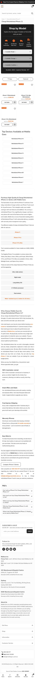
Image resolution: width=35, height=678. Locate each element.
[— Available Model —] (17, 51)
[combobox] (16, 13)
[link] (9, 675)
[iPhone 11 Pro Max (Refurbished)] (26, 89)
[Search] (17, 13)
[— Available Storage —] (17, 58)
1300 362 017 (15, 469)
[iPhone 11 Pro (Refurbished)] (8, 113)
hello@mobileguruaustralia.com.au (11, 476)
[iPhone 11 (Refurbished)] (8, 89)
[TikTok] (10, 549)
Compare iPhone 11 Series (11, 464)
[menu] (2, 6)
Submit (30, 531)
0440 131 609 (8, 654)
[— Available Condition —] (17, 65)
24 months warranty (23, 423)
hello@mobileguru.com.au (10, 656)
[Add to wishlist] (14, 84)
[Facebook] (3, 549)
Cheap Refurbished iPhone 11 (13, 19)
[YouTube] (14, 549)
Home (3, 19)
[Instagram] (7, 549)
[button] (26, 79)
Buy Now (7, 102)
